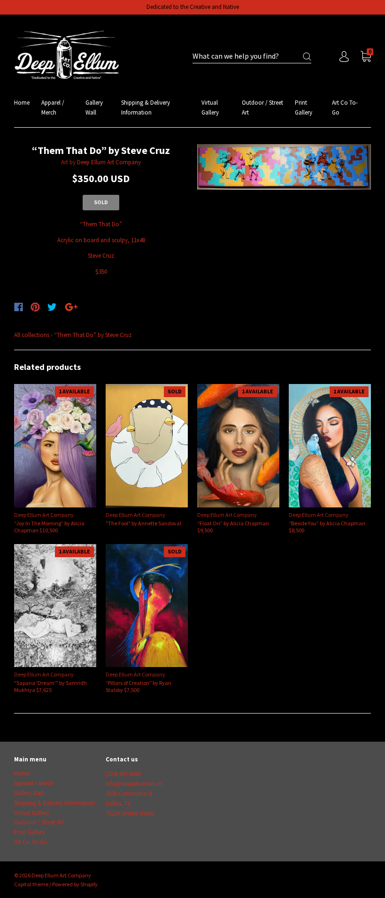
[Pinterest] (35, 307)
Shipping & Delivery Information (145, 107)
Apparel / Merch (52, 107)
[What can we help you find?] (251, 57)
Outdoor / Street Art (262, 107)
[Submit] (307, 57)
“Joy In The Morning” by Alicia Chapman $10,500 (49, 527)
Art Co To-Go (345, 107)
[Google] (71, 307)
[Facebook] (18, 307)
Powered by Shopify (75, 884)
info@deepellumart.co (134, 784)
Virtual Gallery (210, 107)
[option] (284, 167)
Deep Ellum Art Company (109, 162)
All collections (31, 335)
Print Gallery (303, 107)
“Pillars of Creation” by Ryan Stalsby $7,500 (138, 686)
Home (22, 103)
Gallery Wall (94, 107)
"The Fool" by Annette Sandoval (143, 523)
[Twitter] (52, 307)
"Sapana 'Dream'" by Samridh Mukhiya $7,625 (50, 686)
